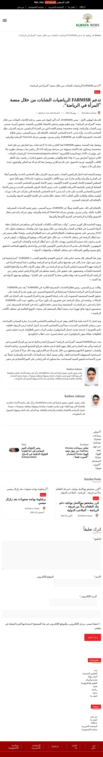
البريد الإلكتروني (88, 596)
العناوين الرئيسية (89, 673)
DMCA (83, 7)
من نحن (20, 7)
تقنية (95, 686)
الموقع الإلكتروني (45, 576)
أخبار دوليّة (92, 676)
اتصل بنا (71, 7)
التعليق (97, 538)
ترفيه (95, 692)
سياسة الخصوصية (36, 7)
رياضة (97, 92)
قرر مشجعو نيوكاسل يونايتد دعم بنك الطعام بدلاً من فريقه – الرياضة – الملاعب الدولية (79, 506)
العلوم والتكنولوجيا (89, 683)
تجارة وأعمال (91, 679)
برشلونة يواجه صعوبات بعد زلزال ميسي (26, 501)
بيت (95, 670)
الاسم (97, 576)
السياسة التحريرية (56, 7)
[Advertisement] (51, 60)
